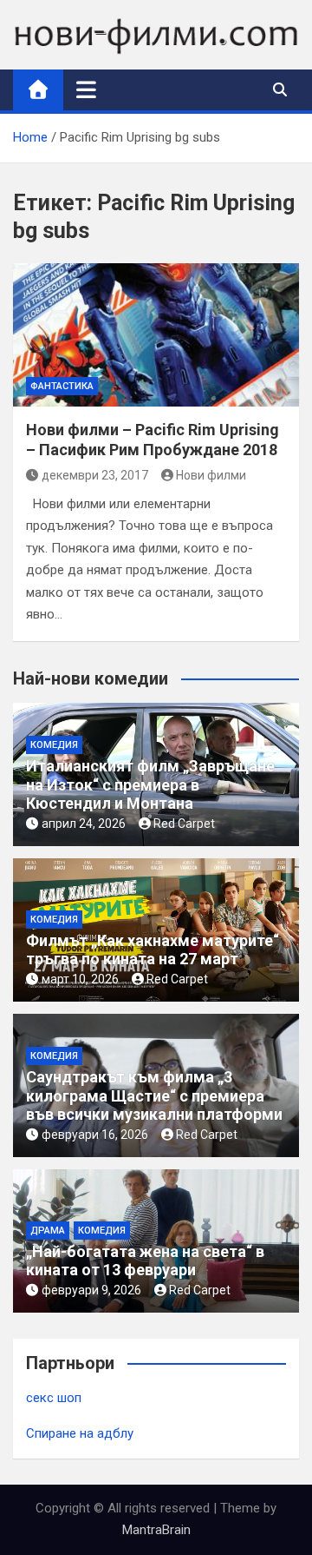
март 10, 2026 (80, 979)
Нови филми (211, 475)
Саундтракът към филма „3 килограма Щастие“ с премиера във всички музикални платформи (154, 1095)
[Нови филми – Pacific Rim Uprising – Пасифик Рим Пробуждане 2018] (156, 335)
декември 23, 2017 (95, 475)
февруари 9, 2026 (91, 1290)
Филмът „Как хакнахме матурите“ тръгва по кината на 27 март (152, 950)
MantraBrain (156, 1530)
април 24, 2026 (84, 823)
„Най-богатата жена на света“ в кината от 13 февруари (145, 1261)
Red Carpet (184, 823)
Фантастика (62, 386)
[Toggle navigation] (86, 89)
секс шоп (53, 1398)
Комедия (54, 745)
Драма (47, 1230)
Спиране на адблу (79, 1433)
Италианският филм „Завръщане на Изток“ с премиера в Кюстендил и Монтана (150, 784)
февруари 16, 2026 (95, 1134)
